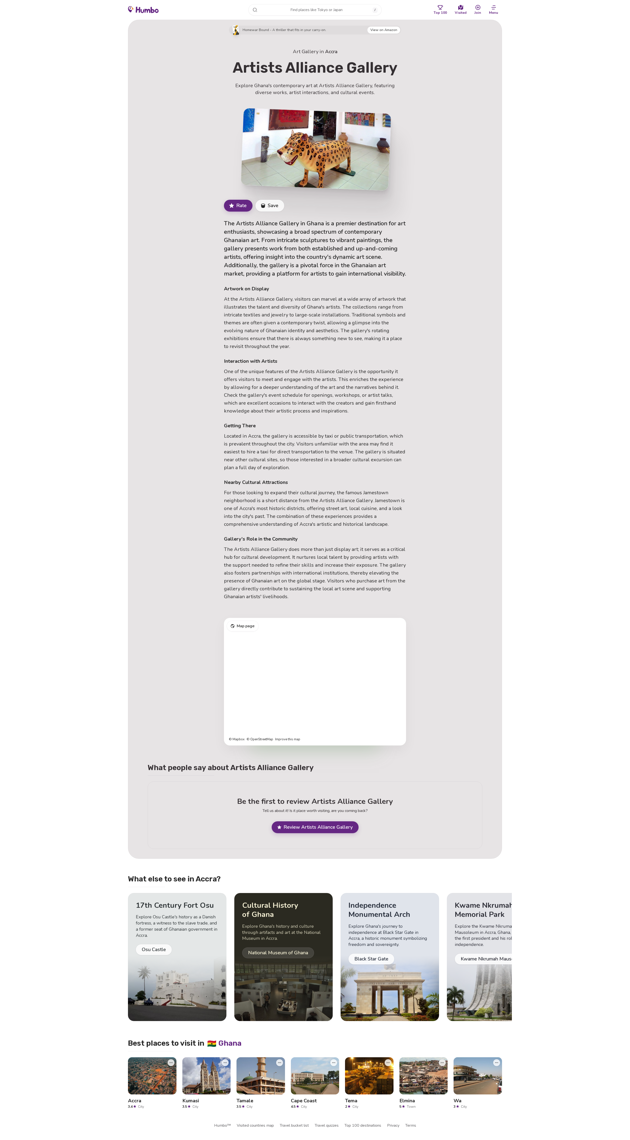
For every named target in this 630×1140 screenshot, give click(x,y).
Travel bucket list (294, 1125)
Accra (331, 51)
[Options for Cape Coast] (333, 1062)
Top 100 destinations (363, 1125)
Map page (245, 626)
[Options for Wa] (496, 1062)
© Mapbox (237, 739)
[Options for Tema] (388, 1062)
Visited (461, 12)
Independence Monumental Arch (379, 910)
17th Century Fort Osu (175, 905)
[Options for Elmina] (442, 1062)
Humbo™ (222, 1125)
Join (477, 12)
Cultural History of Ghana (270, 910)
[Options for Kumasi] (225, 1062)
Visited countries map (255, 1125)
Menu (493, 12)
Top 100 (440, 12)
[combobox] (315, 9)
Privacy (393, 1125)
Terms (410, 1125)
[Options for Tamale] (279, 1062)
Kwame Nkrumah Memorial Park (484, 910)
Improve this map (287, 739)
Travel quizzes (327, 1125)
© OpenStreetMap (260, 739)
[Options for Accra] (171, 1062)
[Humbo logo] (143, 9)
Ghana (224, 1043)
